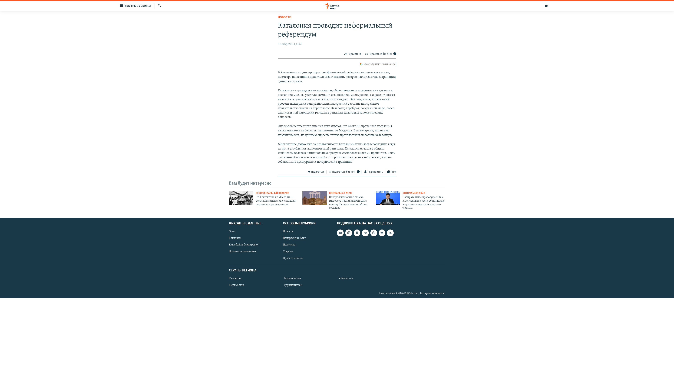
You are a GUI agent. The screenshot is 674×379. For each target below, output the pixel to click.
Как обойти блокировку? (244, 244)
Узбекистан (346, 278)
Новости (284, 17)
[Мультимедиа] (546, 6)
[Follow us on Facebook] (357, 233)
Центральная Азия (340, 193)
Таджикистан (292, 278)
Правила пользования (242, 251)
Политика (289, 244)
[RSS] (390, 233)
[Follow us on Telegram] (365, 233)
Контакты (235, 238)
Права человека (293, 258)
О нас (232, 231)
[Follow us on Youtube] (340, 233)
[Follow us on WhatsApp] (373, 233)
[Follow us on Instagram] (348, 233)
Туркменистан (293, 285)
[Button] (352, 54)
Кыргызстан (236, 285)
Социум (288, 251)
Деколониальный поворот (272, 193)
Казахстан (235, 278)
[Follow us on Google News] (382, 233)
